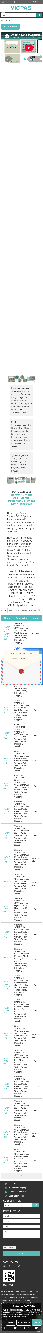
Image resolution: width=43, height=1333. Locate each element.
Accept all (36, 1322)
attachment (11, 1247)
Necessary (9, 1328)
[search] (39, 15)
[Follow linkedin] (11, 2)
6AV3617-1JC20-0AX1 (7, 934)
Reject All (10, 1322)
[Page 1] (17, 1176)
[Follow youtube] (3, 2)
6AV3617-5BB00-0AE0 (7, 1010)
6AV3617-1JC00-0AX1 (7, 959)
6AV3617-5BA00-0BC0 (7, 1134)
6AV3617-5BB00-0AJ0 (7, 1061)
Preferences (30, 1328)
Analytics (19, 1328)
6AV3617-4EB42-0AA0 (7, 835)
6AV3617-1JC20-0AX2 (7, 786)
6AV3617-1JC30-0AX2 (7, 760)
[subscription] (35, 1205)
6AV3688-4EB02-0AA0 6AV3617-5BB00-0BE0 (7, 633)
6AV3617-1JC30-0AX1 (7, 883)
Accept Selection (24, 1322)
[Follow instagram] (14, 2)
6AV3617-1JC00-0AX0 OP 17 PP (7, 985)
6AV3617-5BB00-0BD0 (7, 1086)
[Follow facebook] (7, 2)
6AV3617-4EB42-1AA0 (7, 710)
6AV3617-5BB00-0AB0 (7, 1110)
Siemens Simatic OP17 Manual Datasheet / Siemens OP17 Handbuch (21, 499)
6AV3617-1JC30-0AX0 (7, 909)
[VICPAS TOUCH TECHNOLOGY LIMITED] (21, 8)
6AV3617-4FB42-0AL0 (7, 1160)
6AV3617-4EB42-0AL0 (7, 735)
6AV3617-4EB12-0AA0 (7, 859)
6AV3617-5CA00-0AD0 (7, 1035)
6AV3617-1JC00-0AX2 (7, 811)
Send (21, 1253)
